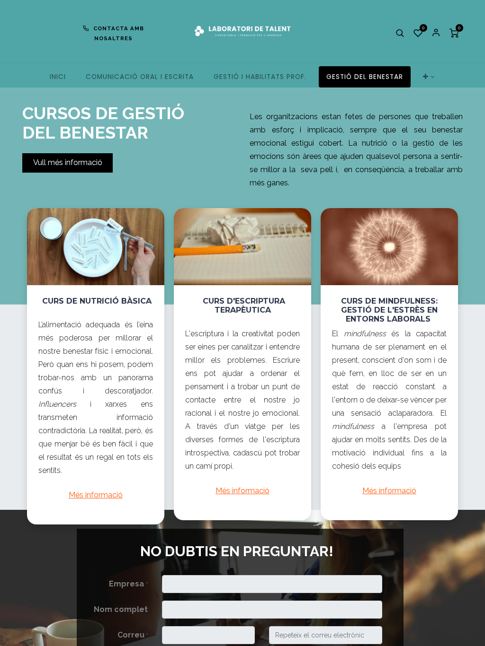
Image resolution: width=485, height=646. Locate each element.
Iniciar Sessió (436, 33)
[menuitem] (57, 76)
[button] (400, 33)
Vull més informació (67, 162)
